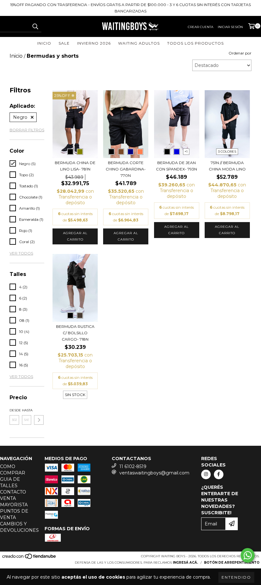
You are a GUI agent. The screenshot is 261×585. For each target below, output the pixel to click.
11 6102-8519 (132, 466)
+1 (186, 151)
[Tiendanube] (29, 558)
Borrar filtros (27, 129)
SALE (64, 43)
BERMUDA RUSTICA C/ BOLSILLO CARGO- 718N (75, 333)
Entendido (236, 577)
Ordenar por (240, 53)
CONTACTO (13, 492)
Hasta (27, 410)
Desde (14, 410)
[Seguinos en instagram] (206, 474)
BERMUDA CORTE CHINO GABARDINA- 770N (126, 169)
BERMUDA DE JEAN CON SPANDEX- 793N (176, 165)
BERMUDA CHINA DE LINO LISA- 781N (75, 165)
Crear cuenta (200, 27)
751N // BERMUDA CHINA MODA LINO (227, 165)
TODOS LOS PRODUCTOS (195, 43)
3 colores (227, 151)
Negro (20, 117)
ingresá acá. (185, 562)
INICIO (44, 43)
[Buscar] (35, 26)
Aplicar (39, 420)
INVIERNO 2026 (94, 43)
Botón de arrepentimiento (231, 562)
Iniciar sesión (230, 27)
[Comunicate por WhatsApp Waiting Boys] (248, 555)
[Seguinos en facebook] (218, 474)
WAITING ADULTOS (139, 43)
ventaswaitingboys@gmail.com (154, 473)
